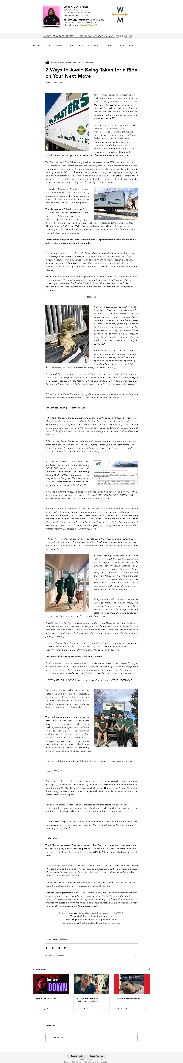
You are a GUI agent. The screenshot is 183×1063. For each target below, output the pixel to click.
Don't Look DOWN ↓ (47, 998)
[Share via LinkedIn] (59, 947)
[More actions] (136, 62)
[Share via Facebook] (46, 947)
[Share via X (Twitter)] (53, 947)
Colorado (109, 45)
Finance (121, 45)
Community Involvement (89, 45)
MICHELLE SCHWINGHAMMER (76, 7)
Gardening (59, 45)
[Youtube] (117, 36)
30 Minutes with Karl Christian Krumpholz (87, 1000)
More (131, 45)
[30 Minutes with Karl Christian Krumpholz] (92, 984)
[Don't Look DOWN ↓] (51, 984)
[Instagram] (130, 36)
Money (55, 939)
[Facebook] (121, 36)
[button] (147, 45)
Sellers (71, 45)
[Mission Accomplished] (132, 984)
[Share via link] (65, 947)
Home (47, 45)
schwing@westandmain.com (75, 25)
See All (147, 969)
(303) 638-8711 (91, 25)
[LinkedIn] (125, 36)
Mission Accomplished (128, 998)
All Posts (36, 45)
